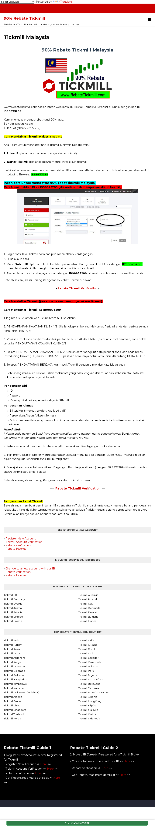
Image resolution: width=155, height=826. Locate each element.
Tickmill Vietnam (88, 714)
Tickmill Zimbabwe (15, 683)
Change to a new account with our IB (30, 568)
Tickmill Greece (13, 616)
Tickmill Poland (87, 599)
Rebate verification (18, 545)
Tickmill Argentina (15, 657)
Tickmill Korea (12, 718)
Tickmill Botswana (89, 683)
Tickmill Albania (87, 696)
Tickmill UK (10, 594)
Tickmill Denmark (89, 607)
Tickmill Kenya (12, 662)
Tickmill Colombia (15, 670)
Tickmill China (12, 705)
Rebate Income (15, 548)
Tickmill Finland (87, 612)
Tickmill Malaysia (88, 709)
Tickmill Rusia (12, 649)
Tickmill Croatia (13, 620)
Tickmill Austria (13, 607)
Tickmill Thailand (14, 714)
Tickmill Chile (86, 653)
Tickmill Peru (86, 670)
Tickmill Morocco (14, 666)
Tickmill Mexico (13, 653)
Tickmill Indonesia (89, 718)
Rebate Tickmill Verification (78, 288)
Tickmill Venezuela (89, 662)
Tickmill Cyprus (13, 603)
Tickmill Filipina (87, 705)
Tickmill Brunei (13, 701)
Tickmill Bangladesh (16, 679)
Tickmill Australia (88, 594)
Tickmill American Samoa (93, 692)
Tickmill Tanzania (88, 688)
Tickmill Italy (85, 603)
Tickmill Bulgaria (88, 616)
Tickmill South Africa (90, 679)
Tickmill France (87, 620)
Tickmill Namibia (14, 688)
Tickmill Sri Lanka (14, 675)
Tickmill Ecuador (88, 657)
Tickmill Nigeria (87, 675)
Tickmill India (86, 640)
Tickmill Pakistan (88, 666)
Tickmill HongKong (90, 701)
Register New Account (20, 538)
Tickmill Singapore (15, 709)
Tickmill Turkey (13, 644)
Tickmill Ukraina (87, 644)
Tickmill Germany (14, 599)
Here (43, 764)
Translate (66, 1)
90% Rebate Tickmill (24, 18)
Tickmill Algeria (13, 696)
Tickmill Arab (11, 640)
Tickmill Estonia (13, 612)
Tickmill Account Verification (24, 542)
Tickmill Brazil (86, 649)
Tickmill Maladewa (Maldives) (21, 692)
